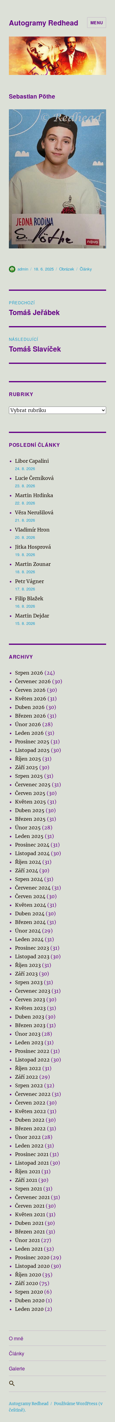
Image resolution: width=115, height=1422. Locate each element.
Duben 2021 (29, 1223)
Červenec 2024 (33, 888)
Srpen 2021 (28, 1189)
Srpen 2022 (29, 1085)
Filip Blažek (29, 598)
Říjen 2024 (28, 862)
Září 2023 (26, 974)
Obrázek (66, 269)
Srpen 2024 (29, 879)
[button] (57, 1384)
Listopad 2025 (32, 750)
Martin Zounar (33, 564)
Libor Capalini (32, 461)
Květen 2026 (30, 698)
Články (86, 269)
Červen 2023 (30, 999)
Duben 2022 (29, 1120)
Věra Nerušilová (34, 512)
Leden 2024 (29, 939)
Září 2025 (26, 767)
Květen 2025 (30, 802)
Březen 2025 (30, 819)
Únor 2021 (27, 1240)
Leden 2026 (29, 733)
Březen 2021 (30, 1232)
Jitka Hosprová (33, 547)
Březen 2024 (30, 922)
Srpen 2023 (29, 982)
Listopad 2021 (32, 1163)
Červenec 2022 (33, 1094)
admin (22, 269)
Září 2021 (26, 1180)
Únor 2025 (28, 827)
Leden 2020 (29, 1309)
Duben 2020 (29, 1300)
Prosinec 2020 (32, 1257)
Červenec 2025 (33, 784)
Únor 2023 (27, 1034)
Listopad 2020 (32, 1266)
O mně (16, 1338)
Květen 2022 (30, 1111)
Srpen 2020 (29, 1292)
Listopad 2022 (32, 1060)
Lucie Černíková (34, 478)
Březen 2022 (30, 1128)
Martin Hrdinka (34, 495)
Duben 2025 (29, 810)
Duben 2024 (29, 913)
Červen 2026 (30, 690)
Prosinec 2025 (32, 741)
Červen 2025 (30, 793)
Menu (96, 22)
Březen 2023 (30, 1025)
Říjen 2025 (28, 759)
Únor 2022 (28, 1137)
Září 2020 (26, 1283)
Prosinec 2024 (32, 845)
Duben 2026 (30, 707)
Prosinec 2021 (31, 1154)
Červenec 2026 (33, 681)
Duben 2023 (29, 1017)
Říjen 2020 (28, 1275)
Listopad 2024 (32, 853)
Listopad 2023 (32, 956)
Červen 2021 (29, 1206)
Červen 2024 (30, 896)
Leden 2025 (29, 836)
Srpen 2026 (29, 673)
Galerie (17, 1368)
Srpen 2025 (29, 776)
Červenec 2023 (32, 991)
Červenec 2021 (32, 1197)
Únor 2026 (28, 724)
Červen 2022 (30, 1103)
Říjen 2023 (28, 965)
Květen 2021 (30, 1214)
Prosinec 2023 (32, 948)
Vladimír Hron (32, 530)
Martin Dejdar (32, 616)
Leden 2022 (29, 1146)
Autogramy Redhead (43, 23)
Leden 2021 (29, 1249)
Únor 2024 (28, 931)
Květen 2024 (30, 905)
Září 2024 (26, 870)
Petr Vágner (29, 581)
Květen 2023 (30, 1008)
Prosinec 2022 (32, 1051)
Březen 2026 (30, 716)
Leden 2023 (29, 1042)
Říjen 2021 (27, 1171)
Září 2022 (26, 1077)
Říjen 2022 (28, 1068)
